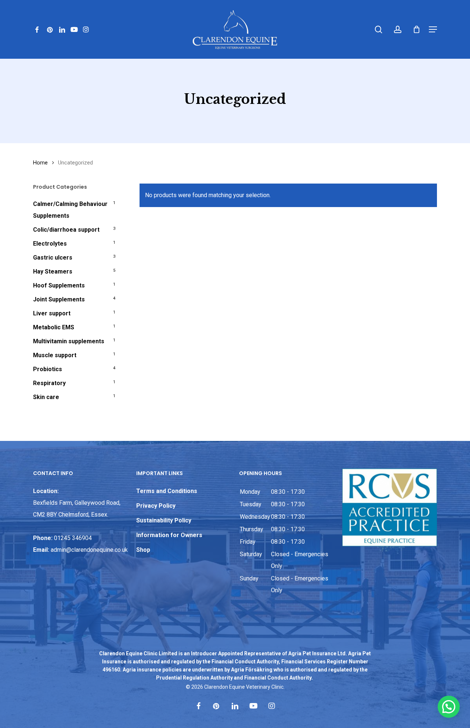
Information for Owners (169, 535)
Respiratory (49, 383)
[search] (378, 29)
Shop (143, 549)
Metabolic (53, 327)
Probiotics (47, 369)
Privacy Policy (156, 505)
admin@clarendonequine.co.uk (89, 549)
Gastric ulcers (52, 257)
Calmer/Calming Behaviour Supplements (70, 209)
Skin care (46, 397)
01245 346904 (73, 538)
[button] (433, 29)
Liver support (51, 313)
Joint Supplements (59, 299)
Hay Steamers (52, 271)
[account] (397, 29)
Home (40, 162)
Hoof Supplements (59, 285)
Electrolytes (50, 243)
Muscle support (54, 355)
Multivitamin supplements (68, 341)
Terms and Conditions (166, 491)
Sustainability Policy (163, 520)
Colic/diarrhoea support (66, 229)
